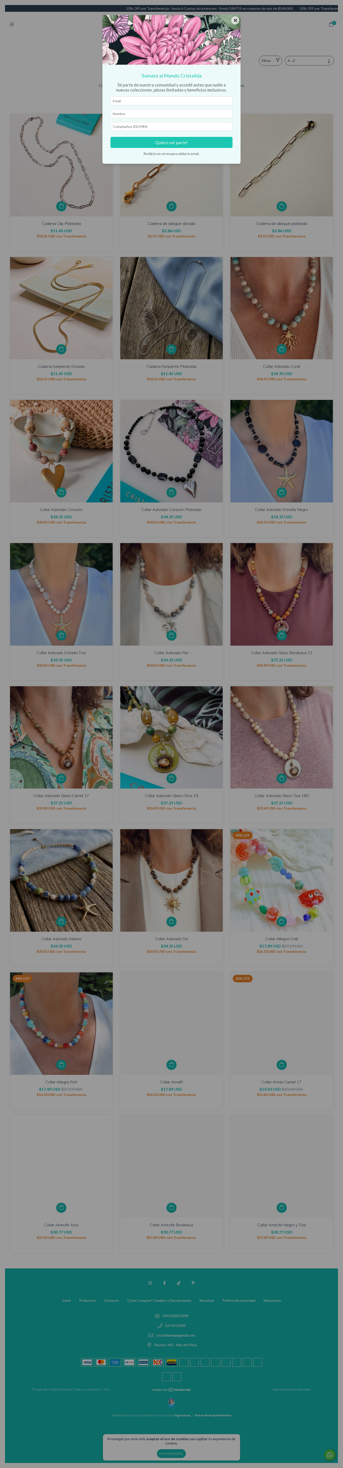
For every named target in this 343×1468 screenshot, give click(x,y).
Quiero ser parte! (171, 142)
